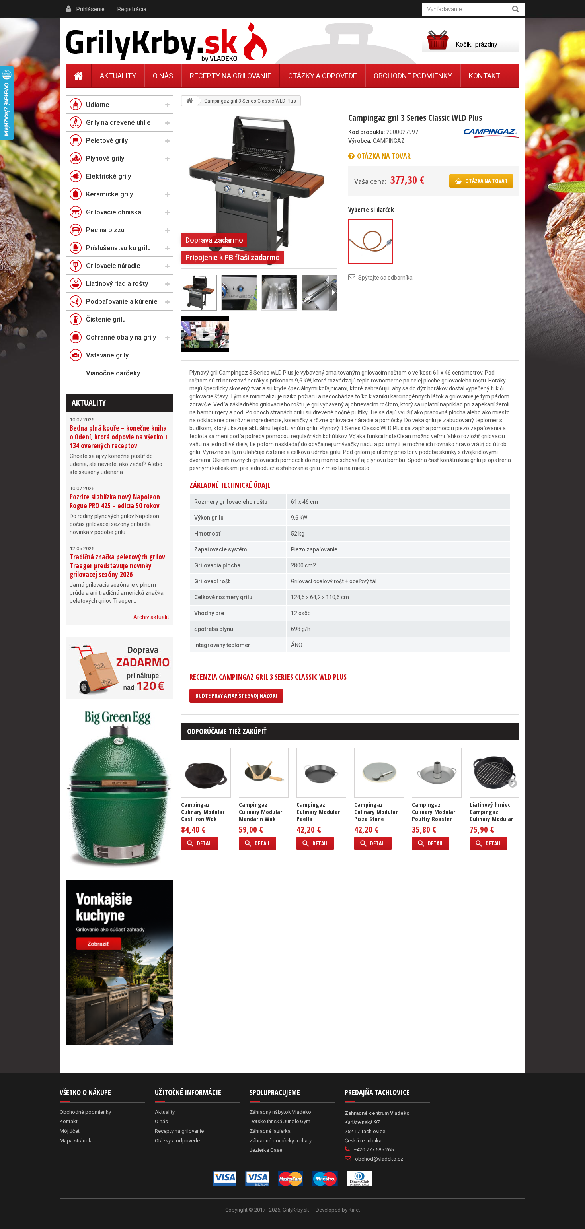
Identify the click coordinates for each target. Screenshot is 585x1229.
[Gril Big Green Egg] (119, 789)
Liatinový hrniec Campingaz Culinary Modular (491, 811)
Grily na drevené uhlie (118, 122)
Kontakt (484, 76)
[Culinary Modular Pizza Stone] (379, 773)
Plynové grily (105, 158)
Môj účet (70, 1131)
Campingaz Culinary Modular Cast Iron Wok (202, 811)
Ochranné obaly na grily (121, 337)
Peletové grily (107, 140)
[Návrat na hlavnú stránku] (189, 101)
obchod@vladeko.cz (379, 1159)
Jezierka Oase (266, 1150)
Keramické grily (109, 194)
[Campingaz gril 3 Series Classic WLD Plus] (259, 190)
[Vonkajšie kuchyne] (119, 962)
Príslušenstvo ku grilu (118, 248)
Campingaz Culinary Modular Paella (318, 811)
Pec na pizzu (105, 230)
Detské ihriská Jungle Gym (280, 1121)
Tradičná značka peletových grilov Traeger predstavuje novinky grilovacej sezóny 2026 (117, 565)
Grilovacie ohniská (113, 212)
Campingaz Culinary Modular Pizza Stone (376, 811)
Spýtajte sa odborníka (385, 277)
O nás (163, 76)
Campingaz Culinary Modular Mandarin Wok (260, 811)
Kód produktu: (366, 132)
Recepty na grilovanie (230, 76)
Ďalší (333, 293)
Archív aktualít (151, 617)
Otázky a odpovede (322, 76)
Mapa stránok (76, 1141)
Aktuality (89, 402)
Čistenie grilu (106, 319)
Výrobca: (360, 141)
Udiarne (97, 105)
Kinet (354, 1210)
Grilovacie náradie (113, 266)
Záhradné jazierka (270, 1131)
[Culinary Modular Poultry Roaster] (437, 773)
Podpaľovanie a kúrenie (122, 301)
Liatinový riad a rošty (117, 283)
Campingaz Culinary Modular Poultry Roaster (433, 811)
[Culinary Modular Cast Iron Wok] (206, 773)
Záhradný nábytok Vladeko (280, 1112)
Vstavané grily (107, 355)
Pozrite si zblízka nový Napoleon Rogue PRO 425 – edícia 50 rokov (115, 501)
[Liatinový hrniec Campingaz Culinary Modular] (494, 773)
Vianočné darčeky (113, 373)
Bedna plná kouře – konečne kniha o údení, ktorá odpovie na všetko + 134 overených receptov (119, 436)
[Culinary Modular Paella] (321, 773)
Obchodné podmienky (413, 76)
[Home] (79, 75)
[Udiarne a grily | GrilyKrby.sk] (166, 42)
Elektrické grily (108, 176)
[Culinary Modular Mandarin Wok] (264, 773)
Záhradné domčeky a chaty (281, 1141)
